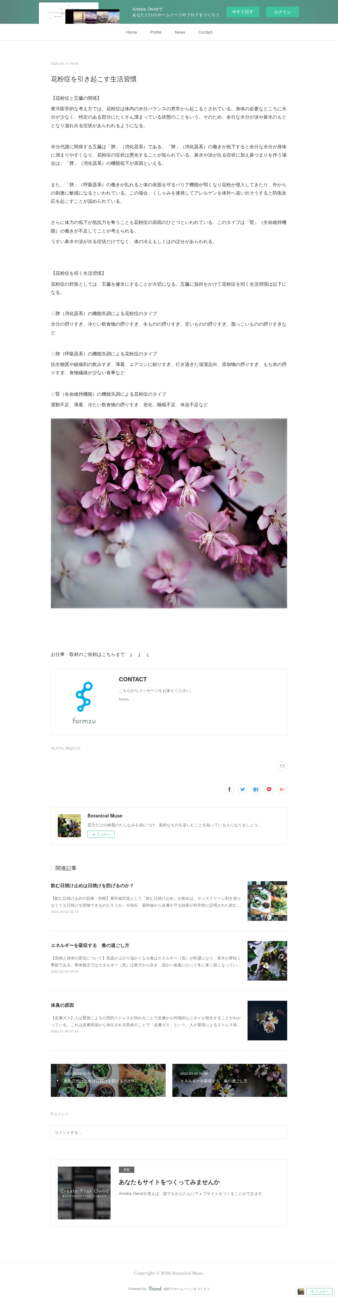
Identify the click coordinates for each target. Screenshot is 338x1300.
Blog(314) (72, 748)
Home (131, 32)
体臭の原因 (62, 1004)
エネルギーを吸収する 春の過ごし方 (90, 945)
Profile (156, 32)
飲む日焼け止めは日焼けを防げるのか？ (92, 885)
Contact (205, 32)
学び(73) (57, 748)
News (180, 32)
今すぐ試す (243, 11)
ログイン (282, 12)
